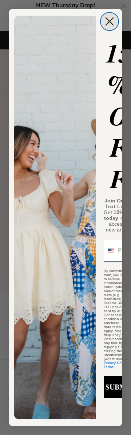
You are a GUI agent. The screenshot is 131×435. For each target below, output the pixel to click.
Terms (109, 367)
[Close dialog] (109, 21)
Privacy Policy (115, 363)
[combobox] (109, 250)
